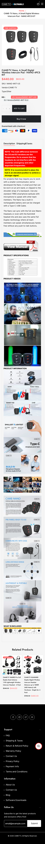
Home (21, 11)
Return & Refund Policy (17, 746)
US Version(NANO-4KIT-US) (24, 97)
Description (9, 144)
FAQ (8, 735)
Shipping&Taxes (24, 144)
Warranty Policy (13, 751)
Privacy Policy (12, 761)
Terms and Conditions (16, 771)
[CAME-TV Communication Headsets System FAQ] (22, 234)
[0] (38, 4)
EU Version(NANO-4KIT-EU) (16, 100)
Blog (8, 795)
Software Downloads (16, 800)
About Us (10, 784)
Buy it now (21, 119)
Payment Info (12, 766)
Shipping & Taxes (14, 740)
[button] (38, 746)
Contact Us (11, 756)
